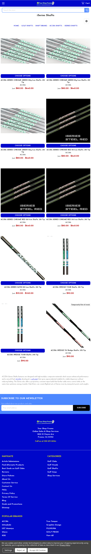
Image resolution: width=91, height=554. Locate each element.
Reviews (5, 472)
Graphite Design (53, 525)
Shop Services (53, 476)
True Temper (52, 521)
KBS (4, 536)
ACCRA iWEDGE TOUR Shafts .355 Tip (68, 287)
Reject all (21, 550)
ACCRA (18, 379)
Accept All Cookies (38, 550)
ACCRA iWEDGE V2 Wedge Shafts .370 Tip (68, 350)
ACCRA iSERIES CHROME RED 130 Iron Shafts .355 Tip (68, 219)
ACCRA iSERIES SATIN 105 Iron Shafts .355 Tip (22, 287)
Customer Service (10, 483)
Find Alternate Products (13, 465)
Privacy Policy (8, 493)
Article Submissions (10, 461)
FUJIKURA (51, 528)
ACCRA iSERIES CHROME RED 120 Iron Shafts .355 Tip (23, 219)
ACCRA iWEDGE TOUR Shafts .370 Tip (22, 355)
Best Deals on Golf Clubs (13, 468)
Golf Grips (52, 472)
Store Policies (8, 476)
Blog (4, 501)
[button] (86, 21)
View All (49, 536)
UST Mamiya (8, 528)
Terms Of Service (10, 497)
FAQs (4, 490)
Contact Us (7, 486)
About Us (6, 479)
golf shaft (34, 379)
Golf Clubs (52, 461)
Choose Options (23, 76)
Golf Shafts (52, 468)
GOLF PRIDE (52, 532)
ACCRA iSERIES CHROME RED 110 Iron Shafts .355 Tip (68, 150)
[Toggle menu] (3, 3)
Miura (4, 532)
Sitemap (5, 508)
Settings (8, 550)
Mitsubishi (6, 525)
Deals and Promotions (12, 504)
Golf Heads (52, 465)
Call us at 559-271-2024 (45, 441)
